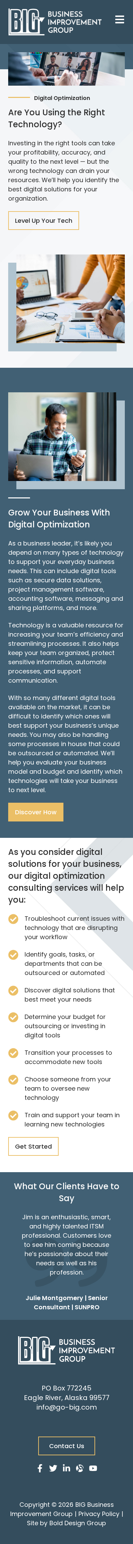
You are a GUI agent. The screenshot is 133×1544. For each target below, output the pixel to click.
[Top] (120, 1535)
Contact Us (66, 1446)
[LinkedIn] (66, 1469)
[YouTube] (93, 1469)
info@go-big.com (66, 1407)
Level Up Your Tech (43, 220)
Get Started (33, 1146)
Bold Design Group (77, 1523)
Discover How (36, 812)
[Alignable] (80, 1469)
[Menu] (120, 20)
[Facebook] (40, 1469)
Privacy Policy (98, 1514)
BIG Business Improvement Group (62, 1509)
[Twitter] (53, 1469)
